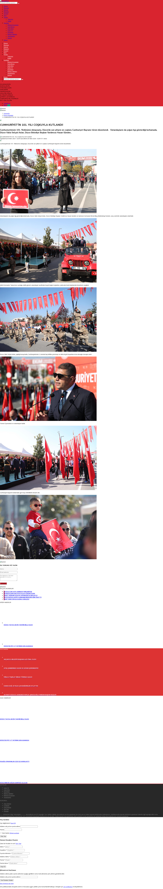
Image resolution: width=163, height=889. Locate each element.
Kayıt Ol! (13, 823)
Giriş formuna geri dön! (7, 883)
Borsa (7, 105)
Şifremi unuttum (14, 833)
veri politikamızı (67, 887)
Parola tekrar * (4, 863)
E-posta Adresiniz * (6, 853)
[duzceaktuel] (4, 1)
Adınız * (2, 847)
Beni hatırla (5, 833)
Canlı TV (6, 788)
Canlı (7, 103)
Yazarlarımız (7, 797)
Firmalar (6, 811)
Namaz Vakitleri (8, 794)
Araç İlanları (7, 804)
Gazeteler (7, 792)
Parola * (2, 860)
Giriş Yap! (18, 844)
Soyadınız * (3, 850)
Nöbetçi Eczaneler (9, 795)
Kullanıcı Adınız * (5, 857)
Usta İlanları (7, 807)
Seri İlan (6, 809)
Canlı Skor (7, 790)
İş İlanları (6, 806)
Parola (2, 830)
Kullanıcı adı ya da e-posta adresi (10, 826)
